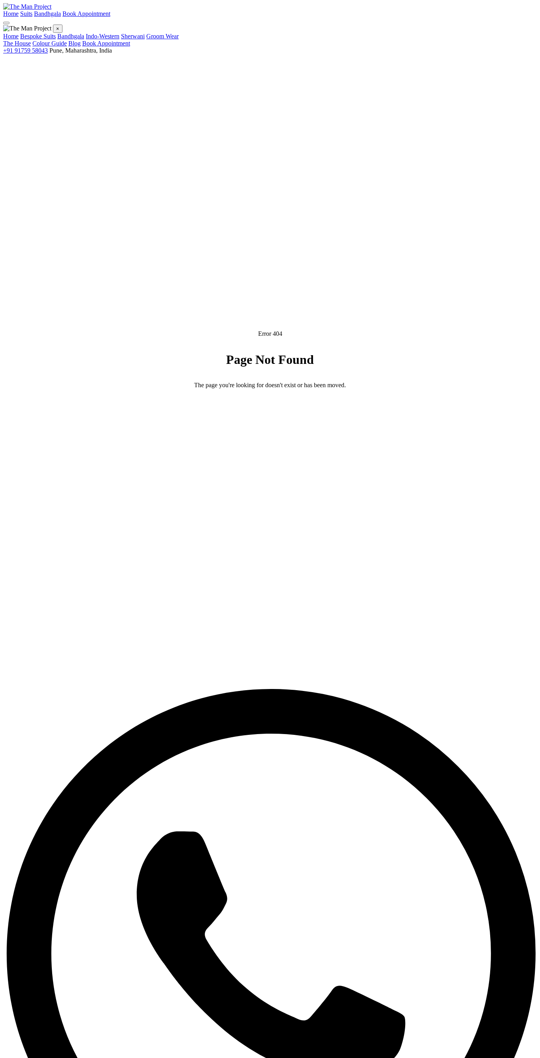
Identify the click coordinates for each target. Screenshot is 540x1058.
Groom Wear (162, 36)
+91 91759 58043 (25, 50)
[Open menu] (6, 23)
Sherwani (133, 36)
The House (17, 43)
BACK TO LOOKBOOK (218, 410)
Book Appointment (86, 13)
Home (11, 13)
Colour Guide (49, 43)
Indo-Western (102, 36)
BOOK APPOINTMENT (321, 410)
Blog (74, 43)
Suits (26, 13)
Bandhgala (47, 13)
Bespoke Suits (38, 36)
